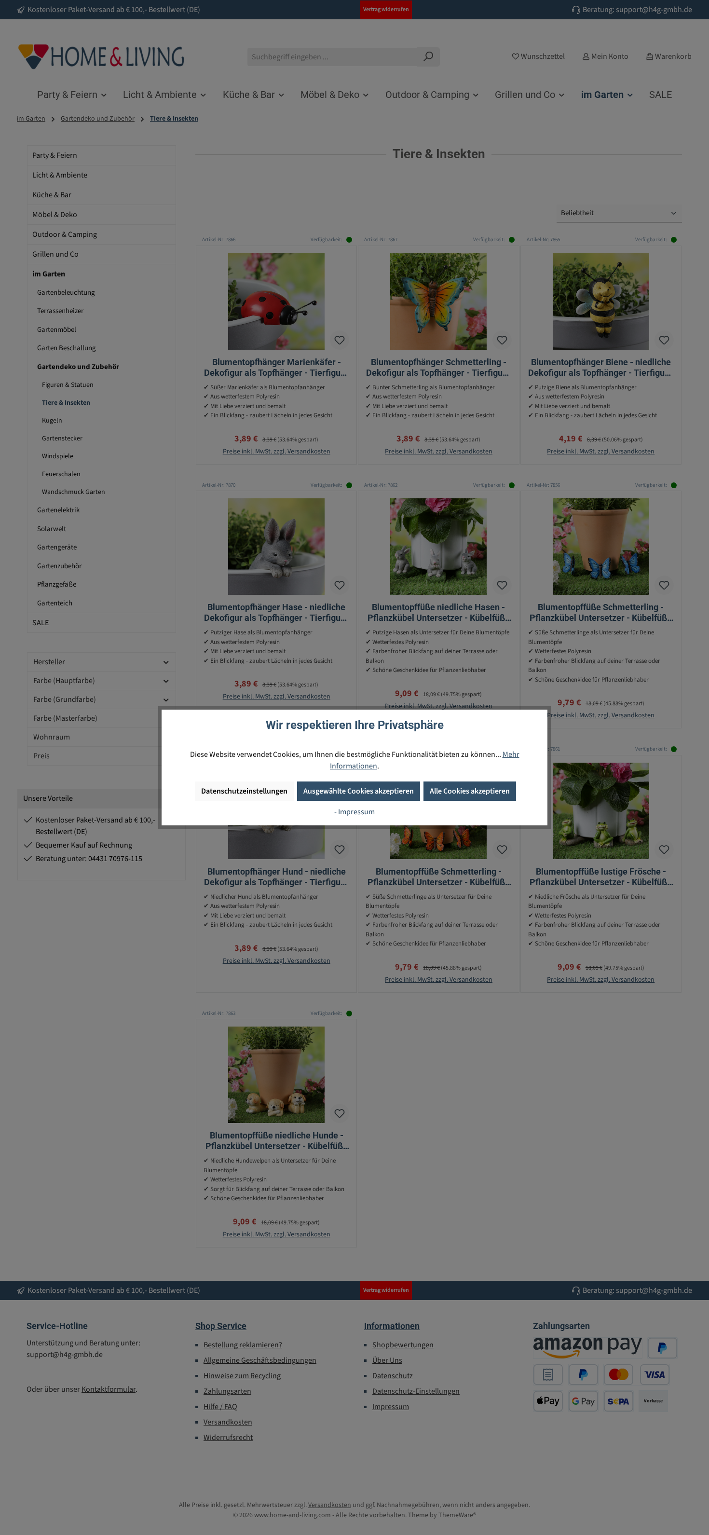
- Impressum (354, 812)
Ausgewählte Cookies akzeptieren (358, 791)
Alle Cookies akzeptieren (470, 791)
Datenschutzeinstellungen (244, 791)
